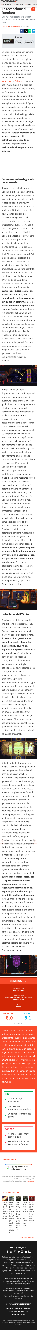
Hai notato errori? (9, 1160)
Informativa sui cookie (13, 1288)
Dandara (19, 37)
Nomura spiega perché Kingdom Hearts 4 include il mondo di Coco (5, 1210)
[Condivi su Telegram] (33, 31)
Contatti (31, 1291)
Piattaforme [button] (7, 4)
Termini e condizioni (8, 1291)
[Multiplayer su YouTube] (26, 1251)
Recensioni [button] (19, 4)
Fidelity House (12, 1311)
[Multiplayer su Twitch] (22, 1251)
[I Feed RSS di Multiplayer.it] (29, 1251)
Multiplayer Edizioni (18, 1314)
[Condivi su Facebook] (22, 31)
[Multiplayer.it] (9, 1)
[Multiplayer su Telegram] (18, 1251)
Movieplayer (19, 1308)
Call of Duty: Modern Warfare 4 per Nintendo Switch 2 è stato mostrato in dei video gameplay (25, 1215)
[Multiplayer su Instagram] (15, 1251)
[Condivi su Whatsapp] (29, 31)
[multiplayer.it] (18, 1247)
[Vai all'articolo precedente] (35, 840)
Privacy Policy (25, 1288)
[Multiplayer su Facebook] (7, 1251)
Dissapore (27, 1308)
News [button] (29, 4)
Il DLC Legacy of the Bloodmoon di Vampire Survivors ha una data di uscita (31, 1212)
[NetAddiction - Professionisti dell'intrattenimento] (23, 1304)
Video (19, 42)
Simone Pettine (15, 26)
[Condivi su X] (26, 31)
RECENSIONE (5, 26)
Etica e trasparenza (22, 1291)
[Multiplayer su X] (11, 1251)
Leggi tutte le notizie (27, 1237)
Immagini (28, 42)
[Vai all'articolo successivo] (2, 840)
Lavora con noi (18, 1293)
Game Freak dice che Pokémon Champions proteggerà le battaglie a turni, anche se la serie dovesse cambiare (11, 1217)
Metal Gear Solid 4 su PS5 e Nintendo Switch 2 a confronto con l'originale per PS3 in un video (18, 1216)
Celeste (18, 81)
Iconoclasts (7, 81)
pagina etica (30, 1181)
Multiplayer (10, 1308)
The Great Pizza (23, 1311)
